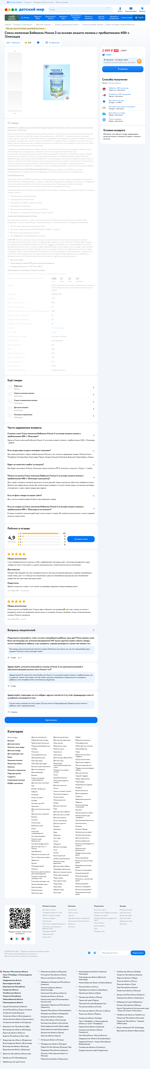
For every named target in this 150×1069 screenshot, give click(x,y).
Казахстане (26, 956)
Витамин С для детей (82, 887)
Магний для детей (81, 876)
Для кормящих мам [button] (15, 754)
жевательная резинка (83, 799)
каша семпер (58, 743)
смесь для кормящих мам (40, 881)
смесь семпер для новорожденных (37, 779)
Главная (8, 24)
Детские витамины (82, 838)
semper (56, 803)
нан (32, 786)
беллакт (34, 817)
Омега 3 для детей (81, 858)
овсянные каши (37, 893)
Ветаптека (123, 924)
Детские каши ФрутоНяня (62, 758)
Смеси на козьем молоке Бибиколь (120, 24)
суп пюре (57, 838)
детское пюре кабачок (61, 866)
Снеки (55, 841)
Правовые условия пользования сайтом (35, 951)
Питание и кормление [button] (17, 770)
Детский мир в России (13, 956)
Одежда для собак (126, 921)
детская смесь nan (60, 785)
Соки (55, 850)
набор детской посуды (39, 740)
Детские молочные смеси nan (40, 810)
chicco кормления (60, 820)
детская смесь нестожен (40, 783)
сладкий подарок (81, 776)
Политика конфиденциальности (54, 924)
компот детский (59, 856)
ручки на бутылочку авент (40, 857)
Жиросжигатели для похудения (82, 816)
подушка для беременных (40, 746)
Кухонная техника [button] (15, 760)
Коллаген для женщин (83, 835)
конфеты (78, 788)
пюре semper (58, 878)
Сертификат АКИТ (49, 931)
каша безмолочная (60, 778)
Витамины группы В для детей (84, 862)
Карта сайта (47, 937)
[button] (139, 18)
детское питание (59, 818)
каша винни (57, 752)
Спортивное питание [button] (16, 780)
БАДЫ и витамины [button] (15, 783)
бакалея (34, 775)
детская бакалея (37, 772)
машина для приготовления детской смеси (62, 765)
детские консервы (60, 847)
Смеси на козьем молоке (93, 24)
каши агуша (57, 755)
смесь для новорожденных (37, 832)
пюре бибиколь (81, 749)
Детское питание (43, 24)
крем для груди (36, 761)
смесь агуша (35, 823)
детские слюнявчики (39, 737)
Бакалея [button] (11, 740)
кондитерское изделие (83, 785)
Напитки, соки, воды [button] (16, 747)
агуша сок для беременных (36, 840)
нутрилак (34, 795)
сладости (78, 796)
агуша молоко (58, 797)
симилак (34, 820)
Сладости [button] (11, 777)
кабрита (34, 792)
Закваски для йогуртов (61, 859)
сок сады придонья (38, 836)
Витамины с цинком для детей (84, 880)
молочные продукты (61, 794)
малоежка (57, 829)
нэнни (55, 788)
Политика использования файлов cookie (52, 928)
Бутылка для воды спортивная (81, 806)
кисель (56, 853)
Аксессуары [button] (13, 737)
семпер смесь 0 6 (37, 803)
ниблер (34, 749)
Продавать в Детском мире (52, 913)
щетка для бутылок (38, 758)
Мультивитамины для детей (83, 893)
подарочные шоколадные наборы (84, 769)
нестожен (35, 806)
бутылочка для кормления (40, 766)
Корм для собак (125, 918)
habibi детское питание (84, 746)
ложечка (34, 869)
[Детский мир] (24, 10)
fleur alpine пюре (59, 881)
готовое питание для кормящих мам (38, 877)
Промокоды (47, 921)
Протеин (78, 810)
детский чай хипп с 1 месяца (39, 848)
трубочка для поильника (40, 743)
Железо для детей (81, 884)
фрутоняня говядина (82, 762)
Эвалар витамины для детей (83, 854)
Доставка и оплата (49, 910)
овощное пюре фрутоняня (59, 862)
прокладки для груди (39, 764)
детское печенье (81, 773)
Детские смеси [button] (14, 744)
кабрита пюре (58, 890)
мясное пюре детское (83, 765)
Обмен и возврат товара (51, 915)
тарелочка (35, 860)
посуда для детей (37, 866)
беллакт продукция (38, 789)
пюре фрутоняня (81, 743)
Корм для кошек (125, 913)
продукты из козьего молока (61, 771)
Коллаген (78, 826)
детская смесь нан (60, 806)
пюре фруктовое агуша (61, 869)
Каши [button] (10, 757)
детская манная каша (60, 737)
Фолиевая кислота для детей (83, 866)
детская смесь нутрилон (40, 814)
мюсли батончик (81, 790)
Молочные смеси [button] (15, 763)
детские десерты (81, 793)
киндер (34, 800)
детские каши (58, 761)
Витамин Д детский (82, 841)
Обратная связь (48, 934)
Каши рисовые (36, 887)
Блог (95, 929)
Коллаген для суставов (83, 832)
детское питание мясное (62, 872)
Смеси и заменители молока (66, 24)
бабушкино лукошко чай (40, 854)
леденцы (78, 802)
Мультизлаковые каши (39, 884)
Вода (55, 832)
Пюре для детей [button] (14, 773)
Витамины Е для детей (83, 890)
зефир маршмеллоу (82, 779)
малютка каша (58, 749)
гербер (78, 737)
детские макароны (38, 769)
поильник (35, 752)
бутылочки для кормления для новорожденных (40, 873)
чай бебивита (36, 851)
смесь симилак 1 (37, 798)
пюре (77, 752)
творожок (57, 835)
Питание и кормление (22, 24)
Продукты (57, 844)
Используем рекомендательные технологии (20, 954)
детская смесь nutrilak (61, 815)
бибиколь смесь (37, 826)
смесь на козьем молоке (62, 791)
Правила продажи (49, 918)
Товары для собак (126, 915)
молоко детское (59, 800)
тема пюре (57, 893)
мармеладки (79, 782)
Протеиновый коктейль (84, 813)
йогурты (56, 826)
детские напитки (59, 823)
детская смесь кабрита (61, 812)
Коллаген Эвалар (81, 829)
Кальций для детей (82, 873)
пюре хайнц (57, 884)
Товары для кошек (126, 910)
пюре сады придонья (61, 875)
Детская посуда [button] (14, 750)
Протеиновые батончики (84, 820)
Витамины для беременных (80, 849)
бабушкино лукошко (82, 740)
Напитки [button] (11, 767)
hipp (55, 809)
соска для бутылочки (39, 755)
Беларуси (34, 956)
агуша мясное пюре (82, 759)
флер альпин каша (59, 746)
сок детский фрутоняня (40, 844)
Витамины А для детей (83, 870)
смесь (33, 829)
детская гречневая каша (61, 740)
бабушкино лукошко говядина (82, 756)
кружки (34, 863)
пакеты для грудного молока (60, 781)
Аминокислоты (81, 823)
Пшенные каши (36, 890)
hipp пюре (57, 887)
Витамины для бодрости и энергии (84, 845)
